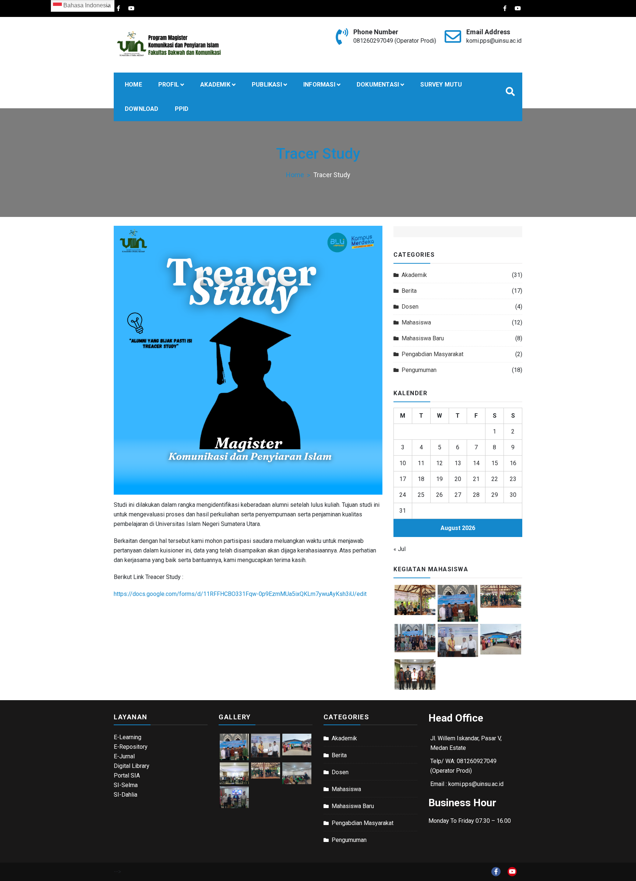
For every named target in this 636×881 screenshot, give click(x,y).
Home (133, 84)
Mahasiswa (416, 322)
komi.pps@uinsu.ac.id (494, 40)
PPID (182, 108)
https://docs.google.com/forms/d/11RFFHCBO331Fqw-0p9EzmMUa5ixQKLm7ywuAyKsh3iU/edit (240, 593)
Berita (409, 290)
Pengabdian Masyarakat (432, 354)
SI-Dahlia (125, 794)
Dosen (410, 306)
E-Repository (131, 746)
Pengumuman (419, 369)
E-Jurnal (124, 756)
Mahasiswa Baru (423, 338)
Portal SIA (127, 775)
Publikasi (267, 84)
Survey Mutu (441, 84)
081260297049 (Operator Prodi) (394, 40)
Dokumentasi (378, 84)
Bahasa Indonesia (86, 5)
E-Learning (127, 737)
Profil (168, 84)
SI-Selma (126, 785)
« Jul (399, 548)
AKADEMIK (215, 84)
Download (142, 108)
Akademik (414, 274)
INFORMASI (319, 84)
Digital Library (131, 765)
